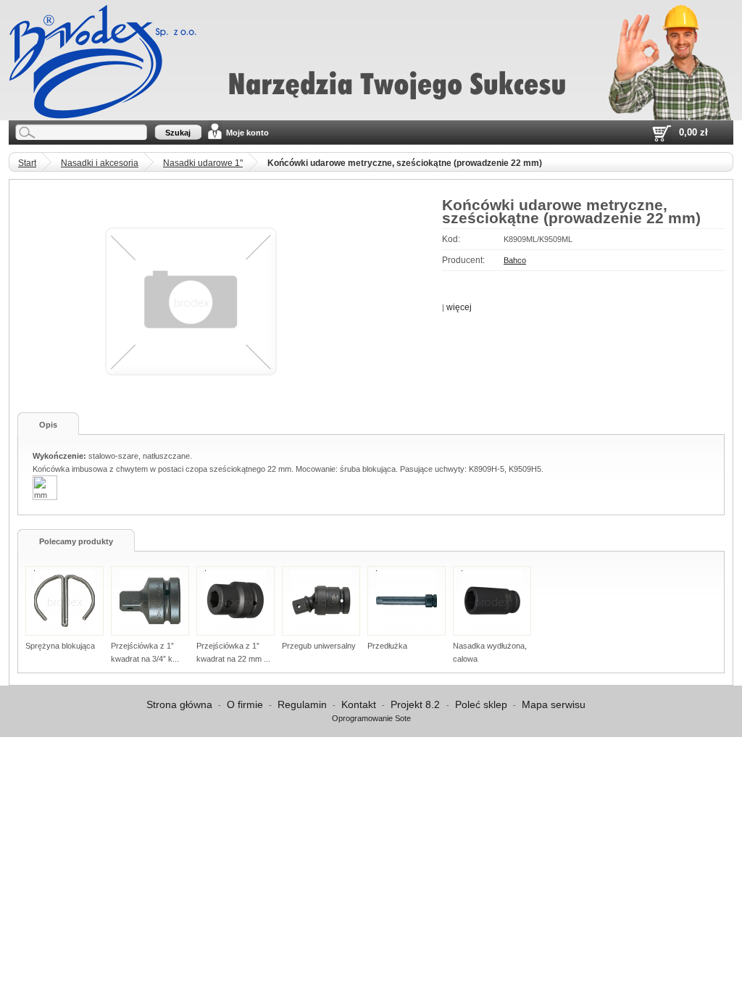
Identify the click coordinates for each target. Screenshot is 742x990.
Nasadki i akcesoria (99, 163)
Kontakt (358, 704)
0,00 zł (693, 132)
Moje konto (247, 132)
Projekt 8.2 (417, 704)
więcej (459, 307)
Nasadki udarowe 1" (203, 163)
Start (27, 163)
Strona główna (179, 704)
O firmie (245, 704)
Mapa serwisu (553, 704)
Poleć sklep (481, 704)
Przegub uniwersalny (319, 645)
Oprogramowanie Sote (371, 718)
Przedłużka (387, 645)
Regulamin (302, 704)
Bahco (515, 260)
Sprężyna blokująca (60, 645)
